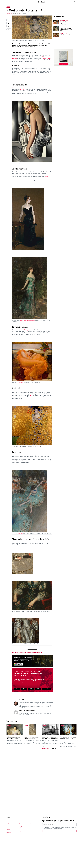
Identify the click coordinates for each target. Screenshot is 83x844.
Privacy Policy (21, 823)
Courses (16, 2)
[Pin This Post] (9, 26)
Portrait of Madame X (23, 250)
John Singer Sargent (22, 652)
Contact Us (9, 832)
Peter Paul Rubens (30, 652)
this (21, 180)
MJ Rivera (9, 747)
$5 (16, 688)
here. (46, 176)
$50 (38, 688)
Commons (14, 575)
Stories (7, 2)
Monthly (46, 688)
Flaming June (21, 382)
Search (79, 2)
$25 (31, 688)
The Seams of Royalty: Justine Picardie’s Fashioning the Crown (68, 738)
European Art (63, 27)
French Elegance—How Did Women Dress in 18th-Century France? (66, 29)
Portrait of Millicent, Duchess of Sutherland (27, 320)
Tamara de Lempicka (38, 652)
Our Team (8, 823)
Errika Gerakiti (27, 747)
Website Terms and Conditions (22, 831)
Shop (12, 2)
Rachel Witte (9, 13)
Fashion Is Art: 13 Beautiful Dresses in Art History (13, 737)
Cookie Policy (21, 820)
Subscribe (59, 831)
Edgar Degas (15, 652)
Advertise (8, 829)
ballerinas (14, 58)
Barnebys (39, 163)
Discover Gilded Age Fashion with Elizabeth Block (31, 737)
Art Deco (22, 89)
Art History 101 (63, 33)
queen (30, 395)
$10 (24, 688)
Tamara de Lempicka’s (18, 87)
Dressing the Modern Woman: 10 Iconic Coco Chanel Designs (50, 737)
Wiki (49, 574)
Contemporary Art (64, 20)
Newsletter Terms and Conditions (62, 827)
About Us (8, 820)
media (51, 574)
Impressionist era (33, 458)
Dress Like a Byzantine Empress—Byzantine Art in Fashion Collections (65, 23)
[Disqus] (41, 775)
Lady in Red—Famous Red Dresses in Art (65, 35)
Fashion (8, 725)
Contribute (9, 826)
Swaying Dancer (20, 533)
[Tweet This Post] (9, 23)
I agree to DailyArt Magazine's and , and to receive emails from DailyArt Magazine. (60, 828)
